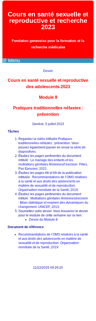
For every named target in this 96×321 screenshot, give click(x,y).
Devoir (48, 71)
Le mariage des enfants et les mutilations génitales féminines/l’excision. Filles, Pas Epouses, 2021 (53, 164)
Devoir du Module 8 (43, 219)
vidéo (41, 139)
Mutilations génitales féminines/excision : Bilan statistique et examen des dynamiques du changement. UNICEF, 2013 (53, 202)
